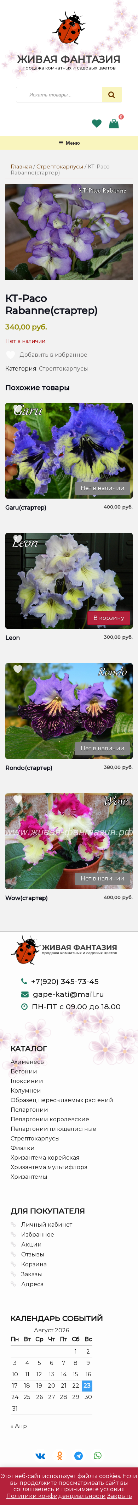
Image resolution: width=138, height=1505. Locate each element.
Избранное (37, 1234)
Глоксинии (27, 1081)
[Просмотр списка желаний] (97, 125)
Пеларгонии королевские (50, 1119)
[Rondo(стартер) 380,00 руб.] (69, 711)
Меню (73, 142)
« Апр (19, 1426)
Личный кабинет (46, 1224)
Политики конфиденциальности (56, 1496)
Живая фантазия (69, 59)
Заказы (31, 1274)
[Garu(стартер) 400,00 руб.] (69, 451)
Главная (21, 166)
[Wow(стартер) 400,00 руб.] (69, 841)
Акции (31, 1244)
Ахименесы (28, 1062)
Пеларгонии (29, 1109)
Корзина (34, 1264)
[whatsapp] (98, 1456)
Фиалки (23, 1148)
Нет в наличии (103, 488)
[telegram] (78, 1456)
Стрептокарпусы (59, 166)
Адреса (32, 1284)
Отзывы (32, 1254)
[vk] (40, 1456)
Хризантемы (29, 1176)
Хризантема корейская (45, 1157)
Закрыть (119, 1496)
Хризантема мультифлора (49, 1167)
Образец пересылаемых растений (62, 1100)
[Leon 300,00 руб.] (69, 581)
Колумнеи (26, 1090)
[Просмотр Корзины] (114, 125)
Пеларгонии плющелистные (53, 1129)
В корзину (108, 618)
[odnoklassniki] (59, 1456)
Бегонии (24, 1071)
